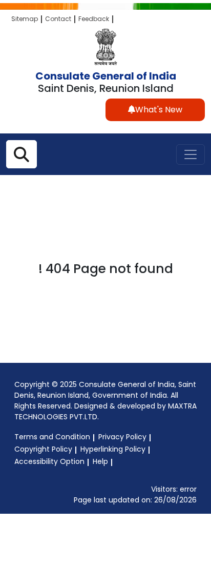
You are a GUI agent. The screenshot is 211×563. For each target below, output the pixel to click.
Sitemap (24, 18)
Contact (58, 18)
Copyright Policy (43, 449)
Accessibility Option (49, 461)
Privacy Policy (122, 437)
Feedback (93, 18)
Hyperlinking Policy (112, 449)
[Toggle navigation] (190, 154)
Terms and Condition (52, 437)
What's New (158, 109)
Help (100, 461)
